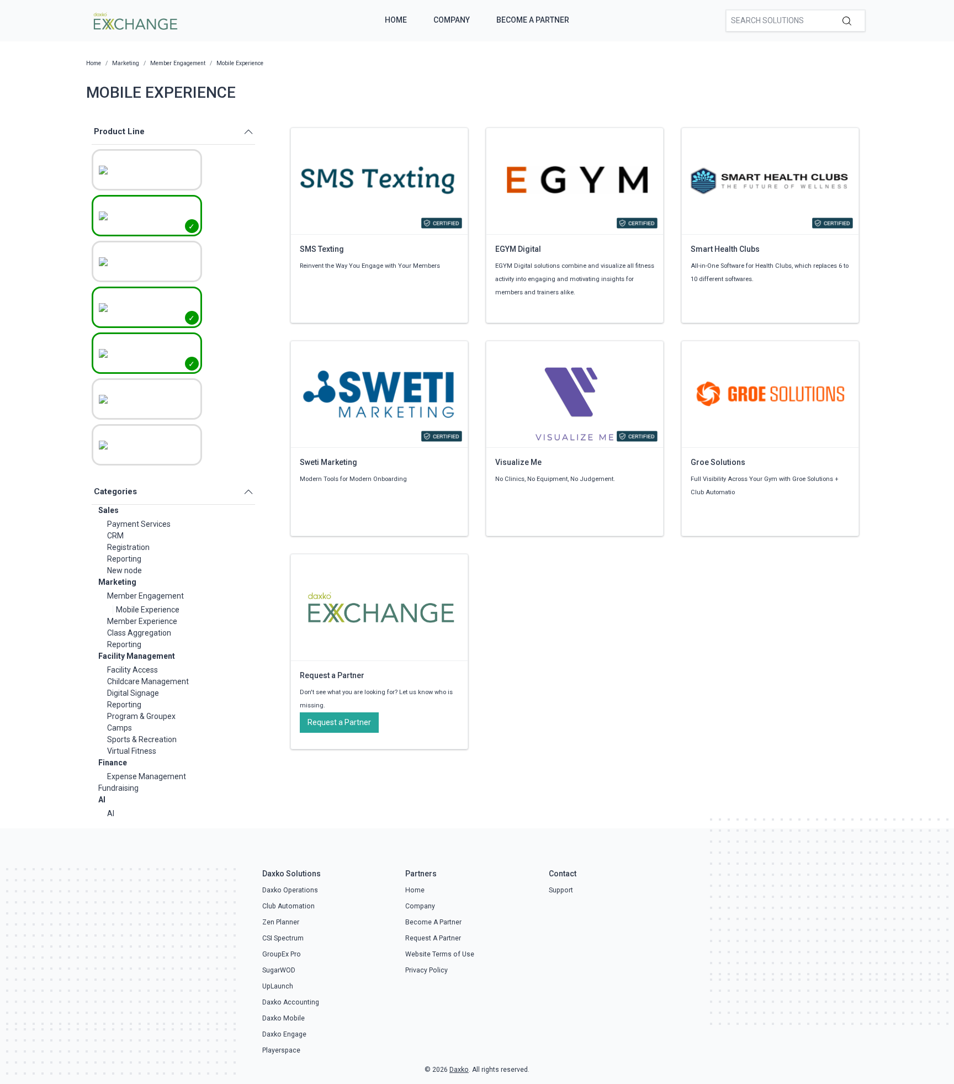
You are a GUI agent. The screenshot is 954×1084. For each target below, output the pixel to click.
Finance (112, 762)
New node (124, 570)
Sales (108, 510)
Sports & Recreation (142, 739)
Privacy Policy (426, 970)
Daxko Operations (290, 890)
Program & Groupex (141, 716)
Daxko (459, 1070)
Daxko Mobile (283, 1018)
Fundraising (118, 788)
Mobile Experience (147, 609)
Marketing (117, 582)
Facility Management (136, 656)
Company (451, 19)
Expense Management (146, 776)
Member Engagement (145, 595)
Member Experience (142, 621)
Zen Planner (280, 922)
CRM (115, 535)
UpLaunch (277, 986)
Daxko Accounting (290, 1002)
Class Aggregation (139, 632)
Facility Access (132, 669)
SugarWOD (278, 970)
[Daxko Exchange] (134, 19)
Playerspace (281, 1050)
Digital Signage (133, 693)
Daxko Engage (284, 1034)
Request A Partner (433, 938)
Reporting (124, 558)
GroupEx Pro (281, 954)
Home (396, 19)
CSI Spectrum (283, 938)
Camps (119, 727)
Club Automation (288, 906)
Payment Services (139, 524)
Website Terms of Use (439, 954)
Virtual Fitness (131, 751)
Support (561, 890)
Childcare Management (148, 681)
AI (101, 799)
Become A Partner (532, 19)
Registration (128, 547)
